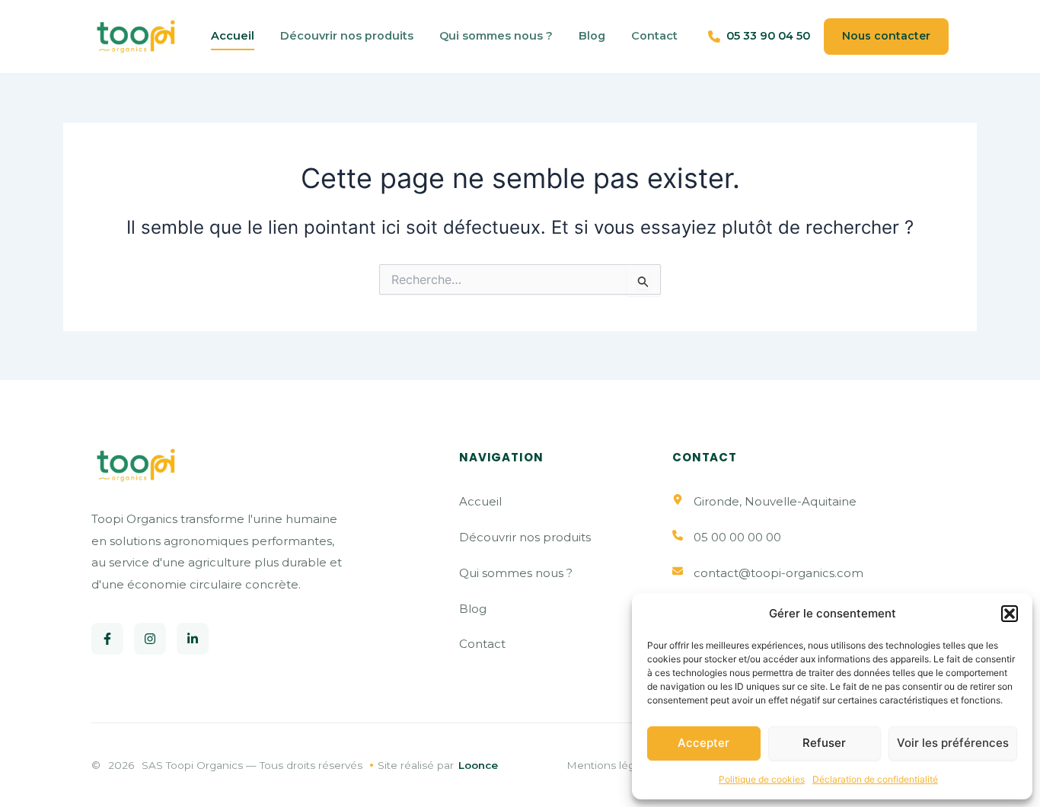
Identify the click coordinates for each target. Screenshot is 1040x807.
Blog (592, 36)
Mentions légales (611, 765)
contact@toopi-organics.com (778, 573)
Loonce (478, 765)
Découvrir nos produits (346, 36)
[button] (1009, 613)
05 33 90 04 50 (768, 36)
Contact (654, 36)
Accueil (232, 36)
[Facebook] (107, 639)
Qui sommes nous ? (496, 36)
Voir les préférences (953, 742)
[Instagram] (150, 639)
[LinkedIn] (193, 639)
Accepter (703, 742)
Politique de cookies (762, 779)
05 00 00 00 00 (737, 537)
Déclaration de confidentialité (875, 779)
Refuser (824, 742)
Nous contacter (886, 36)
